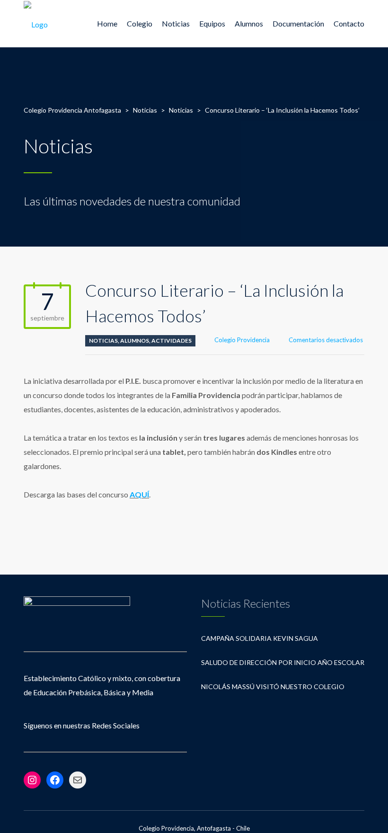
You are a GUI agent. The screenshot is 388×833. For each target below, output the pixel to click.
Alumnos (134, 340)
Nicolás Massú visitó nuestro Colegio (272, 686)
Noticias (176, 23)
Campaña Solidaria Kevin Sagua (259, 638)
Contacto (349, 23)
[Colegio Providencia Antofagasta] (36, 23)
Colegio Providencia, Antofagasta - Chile (194, 828)
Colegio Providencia (242, 340)
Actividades (171, 340)
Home (107, 23)
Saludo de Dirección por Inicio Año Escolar (282, 662)
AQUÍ (139, 494)
